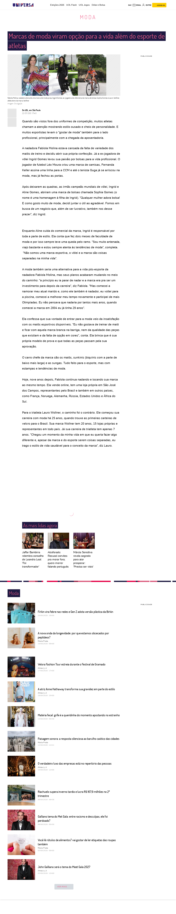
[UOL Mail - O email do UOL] (136, 5)
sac (130, 5)
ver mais (62, 886)
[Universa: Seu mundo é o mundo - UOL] (23, 5)
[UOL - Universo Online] (35, 5)
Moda (88, 17)
